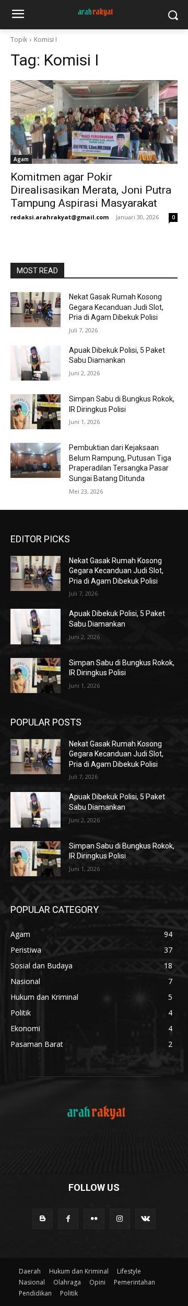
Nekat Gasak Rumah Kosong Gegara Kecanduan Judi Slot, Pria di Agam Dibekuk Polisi (116, 307)
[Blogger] (42, 1219)
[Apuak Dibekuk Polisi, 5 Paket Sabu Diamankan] (35, 363)
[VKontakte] (145, 1219)
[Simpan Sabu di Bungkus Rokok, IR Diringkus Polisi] (35, 411)
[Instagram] (120, 1219)
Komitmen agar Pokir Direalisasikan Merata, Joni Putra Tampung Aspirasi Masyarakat (90, 190)
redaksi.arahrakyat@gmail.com (59, 217)
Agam (21, 159)
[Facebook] (68, 1219)
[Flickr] (94, 1219)
